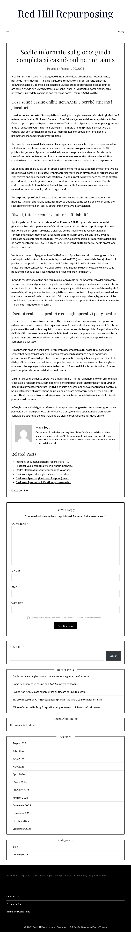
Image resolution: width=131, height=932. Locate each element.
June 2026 (18, 758)
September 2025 (22, 828)
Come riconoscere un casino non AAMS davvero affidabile (45, 683)
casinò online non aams (97, 201)
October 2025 (21, 821)
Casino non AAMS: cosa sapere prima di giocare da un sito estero (49, 691)
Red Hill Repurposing (65, 13)
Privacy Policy (13, 904)
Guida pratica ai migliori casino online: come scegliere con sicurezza (51, 676)
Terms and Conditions (18, 911)
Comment (19, 523)
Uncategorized (21, 854)
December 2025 (22, 805)
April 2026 (19, 774)
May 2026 (18, 766)
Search (15, 646)
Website (17, 603)
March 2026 (20, 782)
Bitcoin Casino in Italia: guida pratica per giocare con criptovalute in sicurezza (56, 707)
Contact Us (12, 896)
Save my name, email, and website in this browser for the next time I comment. (66, 617)
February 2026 (21, 789)
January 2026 (20, 797)
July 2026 (18, 750)
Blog (26, 490)
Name (16, 571)
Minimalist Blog (78, 927)
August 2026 (20, 743)
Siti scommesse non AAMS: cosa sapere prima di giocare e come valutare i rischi (57, 699)
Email (16, 587)
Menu (121, 31)
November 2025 (22, 813)
